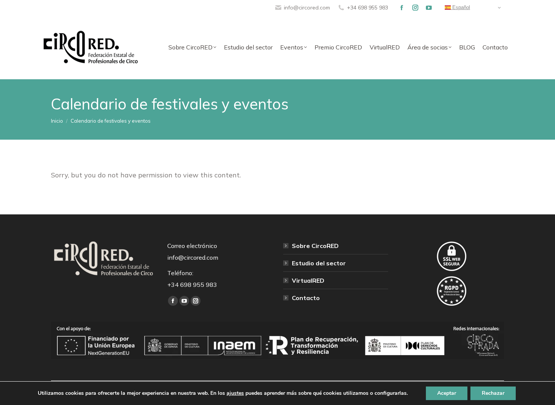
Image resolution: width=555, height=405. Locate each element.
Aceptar (446, 393)
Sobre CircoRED (315, 245)
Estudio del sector (319, 263)
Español (460, 7)
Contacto (306, 298)
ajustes (235, 393)
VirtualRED (308, 280)
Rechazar (493, 393)
